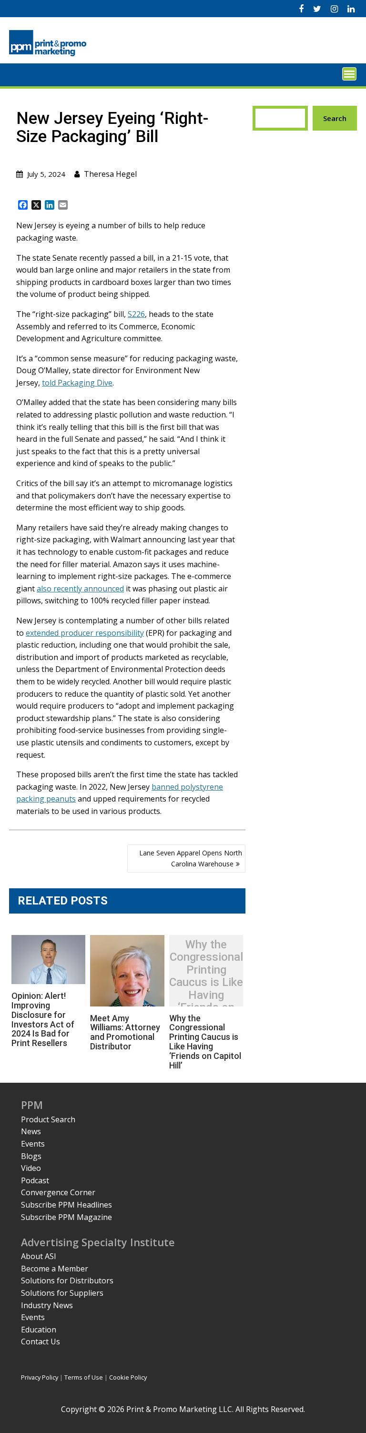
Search (334, 118)
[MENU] (349, 74)
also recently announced (80, 588)
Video (31, 1168)
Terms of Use (83, 1377)
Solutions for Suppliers (62, 1293)
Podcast (35, 1180)
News (31, 1131)
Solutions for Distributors (67, 1280)
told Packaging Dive (77, 382)
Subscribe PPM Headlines (66, 1204)
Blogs (31, 1156)
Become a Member (54, 1268)
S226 (136, 314)
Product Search (48, 1119)
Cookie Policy (128, 1377)
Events (33, 1143)
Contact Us (40, 1341)
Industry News (47, 1305)
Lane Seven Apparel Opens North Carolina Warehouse (190, 858)
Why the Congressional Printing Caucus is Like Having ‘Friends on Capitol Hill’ (206, 982)
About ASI (38, 1256)
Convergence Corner (58, 1192)
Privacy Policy (39, 1377)
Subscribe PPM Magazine (66, 1217)
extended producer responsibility (85, 633)
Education (38, 1329)
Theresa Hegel (110, 174)
